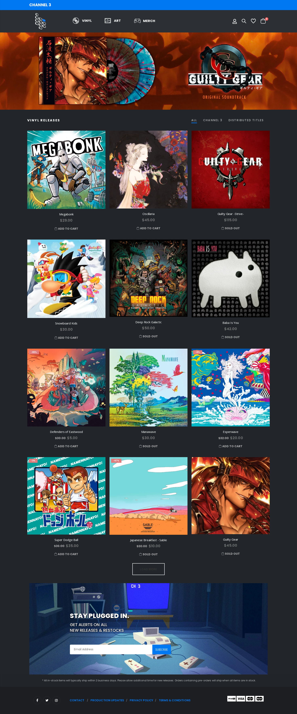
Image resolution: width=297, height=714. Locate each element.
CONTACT (77, 700)
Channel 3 (212, 120)
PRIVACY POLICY (141, 700)
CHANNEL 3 (40, 5)
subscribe (161, 649)
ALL (194, 120)
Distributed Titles (246, 120)
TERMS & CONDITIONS (175, 700)
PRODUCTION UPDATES (107, 700)
